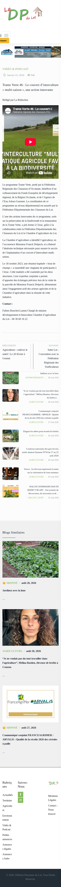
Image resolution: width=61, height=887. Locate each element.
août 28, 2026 (28, 583)
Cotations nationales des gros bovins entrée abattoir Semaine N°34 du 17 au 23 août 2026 (40, 452)
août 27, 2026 (28, 727)
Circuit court (36, 497)
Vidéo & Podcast (15, 69)
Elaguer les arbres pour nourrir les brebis (41, 431)
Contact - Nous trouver (53, 809)
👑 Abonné (10, 583)
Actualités (7, 795)
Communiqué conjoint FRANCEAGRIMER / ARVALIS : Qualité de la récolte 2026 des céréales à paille (40, 414)
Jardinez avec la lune (49, 373)
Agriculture (36, 402)
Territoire (7, 800)
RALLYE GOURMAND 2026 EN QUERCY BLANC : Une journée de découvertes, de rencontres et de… (43, 490)
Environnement (35, 377)
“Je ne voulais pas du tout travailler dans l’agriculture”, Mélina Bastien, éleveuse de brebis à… (41, 394)
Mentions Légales (53, 798)
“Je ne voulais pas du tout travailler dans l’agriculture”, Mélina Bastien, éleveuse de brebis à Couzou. (30, 662)
